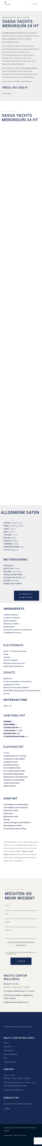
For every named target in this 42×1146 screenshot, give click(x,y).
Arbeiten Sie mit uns (10, 1062)
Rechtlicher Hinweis (20, 1135)
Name (7, 905)
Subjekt (7, 922)
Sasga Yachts (8, 1047)
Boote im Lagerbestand (11, 1054)
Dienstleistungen (9, 1050)
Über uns (6, 1043)
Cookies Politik (8, 1135)
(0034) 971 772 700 (11, 984)
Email (7, 914)
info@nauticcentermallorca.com (16, 1002)
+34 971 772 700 (9, 1075)
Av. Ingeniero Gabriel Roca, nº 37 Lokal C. (19, 991)
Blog (5, 1058)
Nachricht (8, 930)
